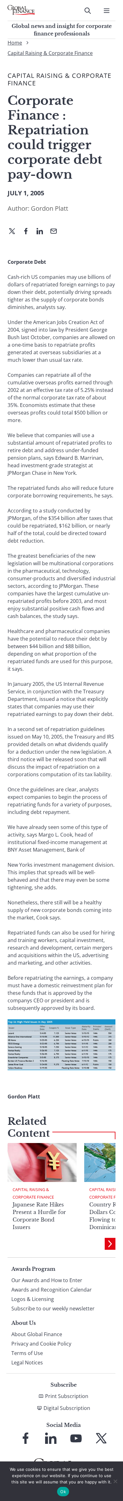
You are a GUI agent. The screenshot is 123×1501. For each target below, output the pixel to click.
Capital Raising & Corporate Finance (50, 53)
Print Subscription (66, 1396)
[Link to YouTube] (76, 1438)
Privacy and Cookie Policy (41, 1343)
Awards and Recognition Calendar (51, 1289)
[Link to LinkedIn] (50, 1438)
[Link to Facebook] (25, 1438)
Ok (63, 1491)
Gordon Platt (49, 208)
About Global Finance (36, 1334)
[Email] (56, 232)
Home (15, 42)
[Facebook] (28, 232)
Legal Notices (27, 1362)
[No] (115, 1481)
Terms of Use (27, 1353)
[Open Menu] (106, 10)
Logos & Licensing (32, 1299)
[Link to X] (101, 1438)
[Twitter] (14, 232)
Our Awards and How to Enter (46, 1280)
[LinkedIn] (42, 232)
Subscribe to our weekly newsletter (53, 1308)
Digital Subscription (67, 1408)
